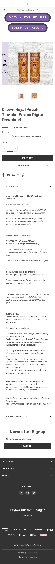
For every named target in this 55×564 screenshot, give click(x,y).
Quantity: (6, 143)
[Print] (13, 175)
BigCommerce (32, 553)
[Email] (8, 175)
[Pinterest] (23, 175)
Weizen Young (31, 557)
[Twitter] (18, 175)
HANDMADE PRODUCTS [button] (27, 27)
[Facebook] (3, 175)
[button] (33, 136)
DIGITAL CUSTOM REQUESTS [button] (27, 17)
